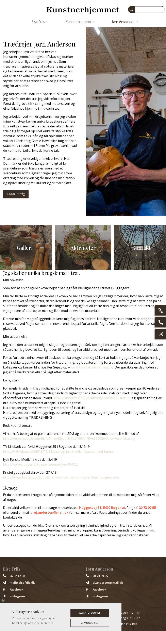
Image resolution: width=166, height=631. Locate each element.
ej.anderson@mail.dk (51, 512)
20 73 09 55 (147, 507)
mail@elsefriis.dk (22, 582)
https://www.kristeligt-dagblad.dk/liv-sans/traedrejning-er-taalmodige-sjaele (61, 477)
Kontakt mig (16, 194)
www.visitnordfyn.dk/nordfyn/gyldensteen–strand (91, 398)
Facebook (16, 589)
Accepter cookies (90, 612)
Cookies (3, 600)
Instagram (17, 596)
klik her (131, 624)
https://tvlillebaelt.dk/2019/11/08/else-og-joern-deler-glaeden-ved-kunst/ (58, 451)
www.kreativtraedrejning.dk (91, 367)
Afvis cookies (89, 623)
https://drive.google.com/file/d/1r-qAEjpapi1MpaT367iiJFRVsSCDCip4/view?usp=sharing (69, 438)
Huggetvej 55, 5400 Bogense (102, 507)
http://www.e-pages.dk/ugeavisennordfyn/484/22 (40, 464)
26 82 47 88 (17, 576)
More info (47, 623)
